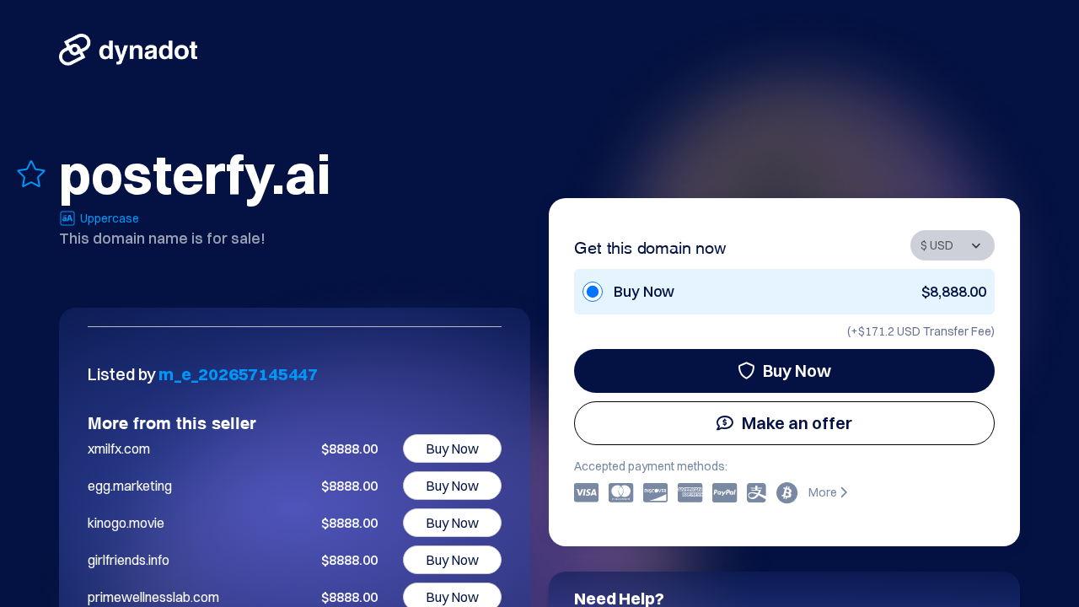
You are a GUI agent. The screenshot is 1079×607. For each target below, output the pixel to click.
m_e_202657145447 (238, 373)
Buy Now (797, 370)
